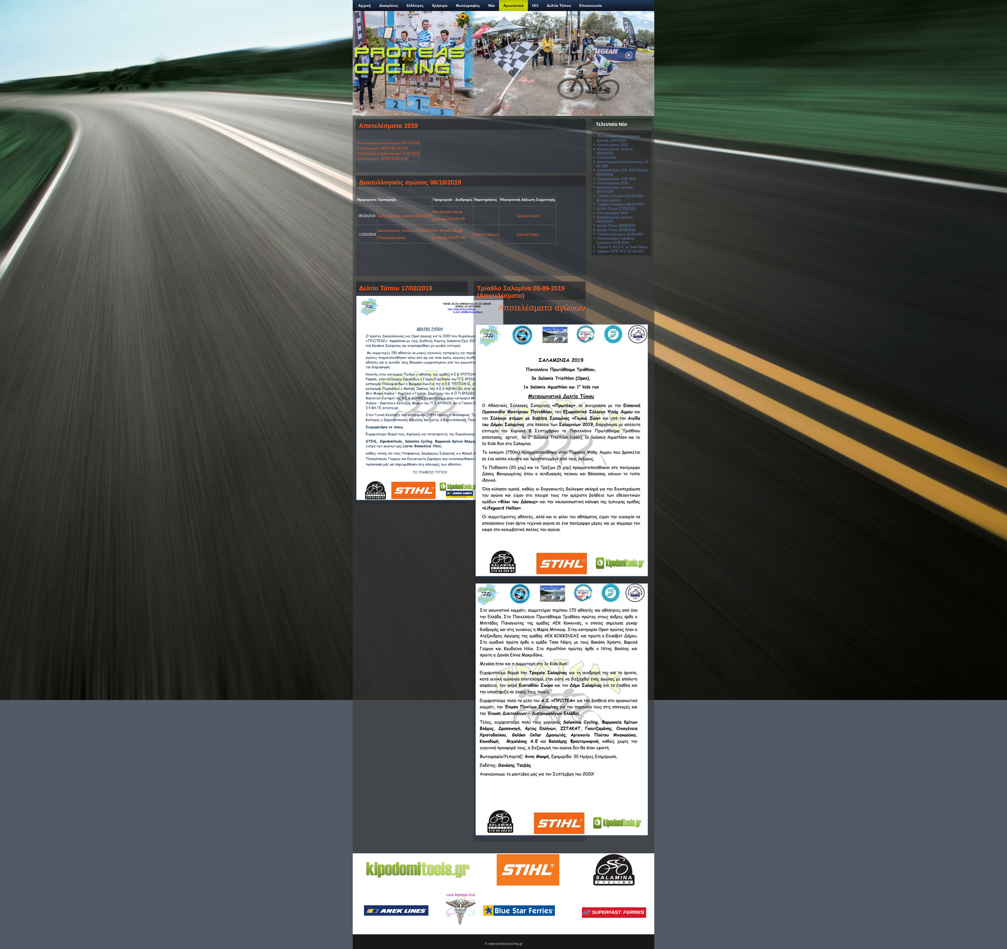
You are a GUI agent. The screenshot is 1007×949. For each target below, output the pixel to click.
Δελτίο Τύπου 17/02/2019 (395, 288)
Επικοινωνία (590, 5)
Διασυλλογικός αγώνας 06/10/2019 (410, 182)
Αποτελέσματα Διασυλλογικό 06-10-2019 (388, 143)
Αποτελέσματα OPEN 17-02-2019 (382, 159)
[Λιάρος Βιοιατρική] (460, 908)
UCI (535, 5)
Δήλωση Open (528, 216)
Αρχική (364, 5)
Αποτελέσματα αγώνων (541, 307)
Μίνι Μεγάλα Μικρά (448, 212)
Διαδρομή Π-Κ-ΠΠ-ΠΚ (449, 219)
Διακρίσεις (388, 5)
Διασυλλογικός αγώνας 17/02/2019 (404, 231)
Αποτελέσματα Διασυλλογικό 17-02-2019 (388, 153)
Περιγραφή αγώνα (392, 238)
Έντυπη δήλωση (486, 234)
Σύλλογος (415, 5)
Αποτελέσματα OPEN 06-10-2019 (382, 148)
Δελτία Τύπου (559, 5)
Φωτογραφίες (468, 5)
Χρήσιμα (439, 5)
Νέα (491, 5)
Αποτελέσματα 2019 (388, 125)
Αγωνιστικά (513, 5)
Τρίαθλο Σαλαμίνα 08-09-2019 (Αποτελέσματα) (521, 292)
